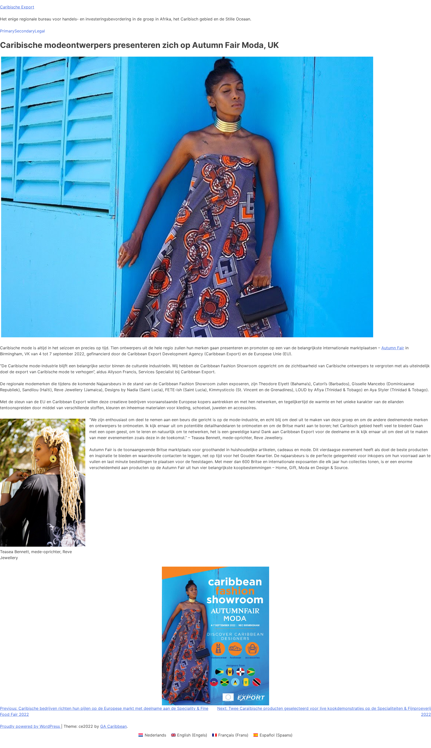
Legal (40, 30)
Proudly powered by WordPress (30, 726)
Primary (7, 30)
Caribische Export (17, 6)
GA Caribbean (113, 726)
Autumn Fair (392, 347)
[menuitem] (152, 735)
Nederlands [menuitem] (155, 735)
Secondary (24, 30)
